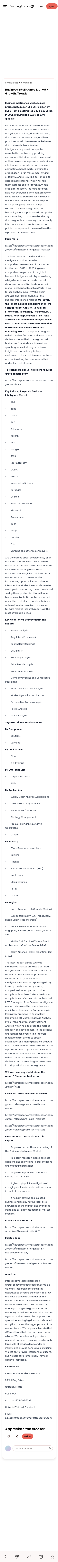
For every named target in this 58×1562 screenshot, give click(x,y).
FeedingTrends (20, 6)
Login (40, 6)
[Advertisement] (29, 45)
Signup (51, 6)
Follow (27, 1436)
